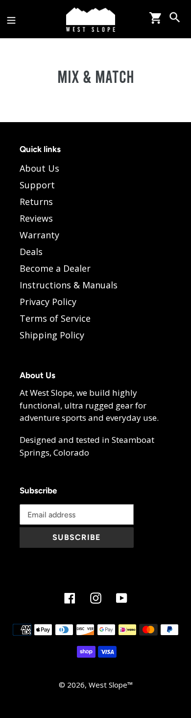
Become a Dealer (55, 268)
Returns (36, 201)
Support (37, 185)
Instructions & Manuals (69, 285)
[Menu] (11, 19)
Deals (31, 251)
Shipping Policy (52, 335)
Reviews (36, 218)
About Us (39, 168)
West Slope (108, 685)
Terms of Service (55, 318)
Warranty (39, 235)
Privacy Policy (48, 302)
